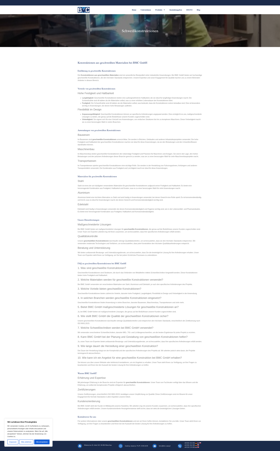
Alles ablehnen (26, 442)
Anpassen (13, 442)
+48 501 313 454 (189, 443)
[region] (28, 432)
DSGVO (189, 10)
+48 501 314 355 (189, 445)
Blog (198, 10)
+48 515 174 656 (189, 447)
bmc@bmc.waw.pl (164, 446)
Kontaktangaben (176, 10)
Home (134, 10)
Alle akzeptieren (42, 442)
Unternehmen (146, 10)
